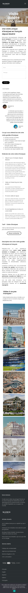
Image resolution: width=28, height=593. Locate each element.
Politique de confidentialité (9, 548)
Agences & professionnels (9, 551)
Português (4, 580)
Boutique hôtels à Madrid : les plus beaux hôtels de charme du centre (13, 533)
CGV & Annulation (7, 557)
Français (4, 569)
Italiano (4, 577)
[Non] (26, 588)
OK (14, 591)
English (4, 572)
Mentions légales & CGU (8, 554)
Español (4, 575)
